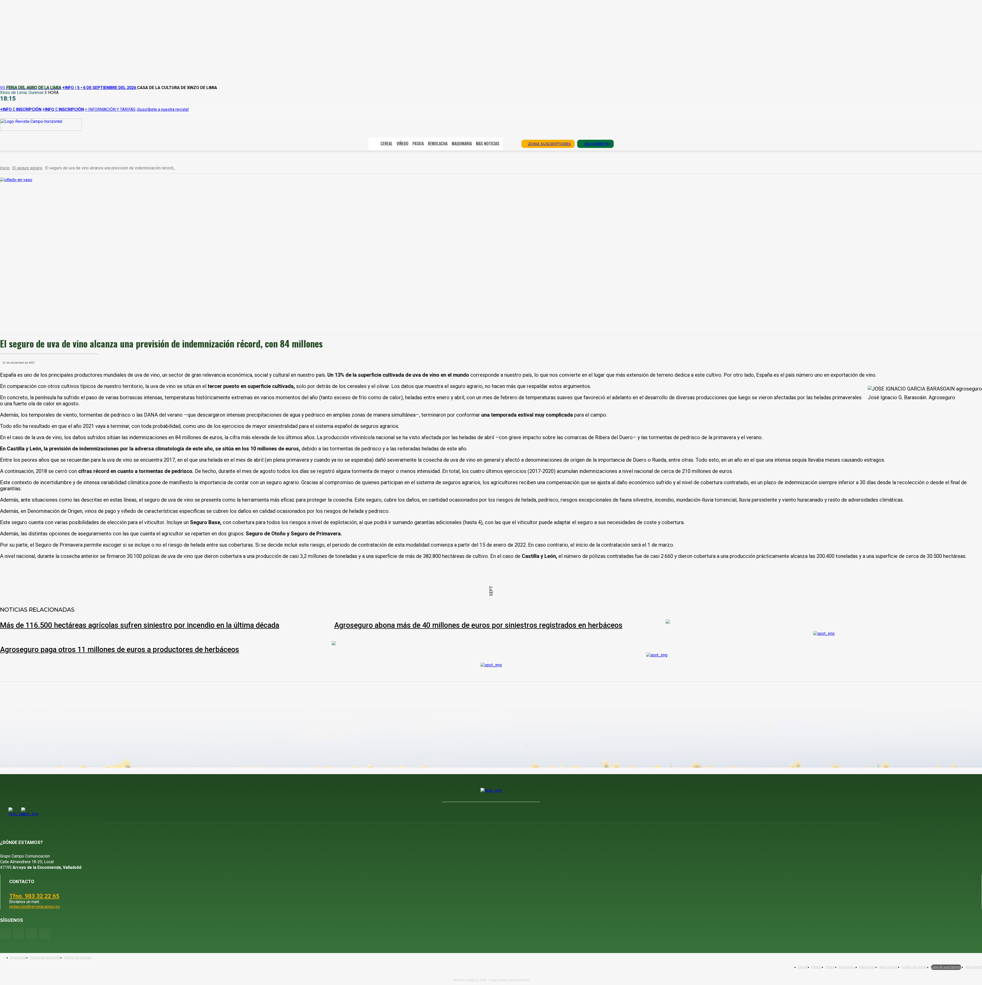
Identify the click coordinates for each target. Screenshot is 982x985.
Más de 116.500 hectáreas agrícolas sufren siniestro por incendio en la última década (139, 625)
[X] (79, 585)
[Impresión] (152, 585)
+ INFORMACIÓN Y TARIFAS (110, 109)
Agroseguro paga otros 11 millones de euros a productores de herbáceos (119, 649)
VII (30, 87)
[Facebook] (60, 585)
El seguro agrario (27, 168)
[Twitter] (44, 933)
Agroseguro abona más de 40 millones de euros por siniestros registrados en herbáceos (478, 625)
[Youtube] (31, 933)
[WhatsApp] (97, 585)
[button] (510, 143)
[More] (171, 585)
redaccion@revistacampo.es (34, 906)
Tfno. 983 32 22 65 (34, 896)
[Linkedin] (115, 585)
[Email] (134, 585)
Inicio (5, 168)
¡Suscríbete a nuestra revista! (163, 109)
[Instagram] (18, 933)
